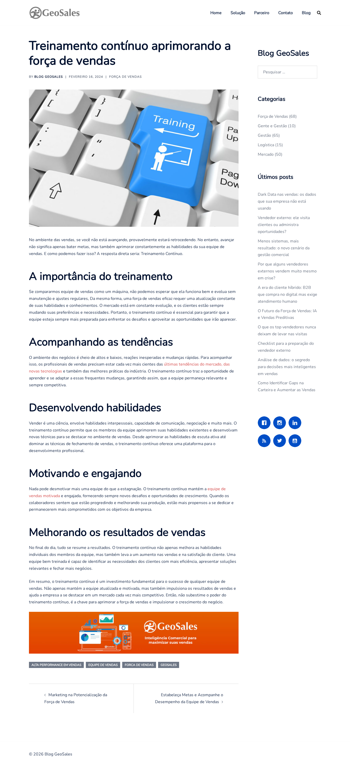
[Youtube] (296, 440)
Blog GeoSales (48, 77)
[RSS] (265, 440)
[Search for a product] (319, 13)
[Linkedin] (296, 422)
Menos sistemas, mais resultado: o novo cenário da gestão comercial (284, 248)
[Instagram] (281, 422)
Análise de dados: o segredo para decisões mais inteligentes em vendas (287, 367)
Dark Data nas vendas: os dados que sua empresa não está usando (287, 201)
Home (216, 13)
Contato (285, 13)
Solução (238, 13)
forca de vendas (139, 665)
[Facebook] (265, 422)
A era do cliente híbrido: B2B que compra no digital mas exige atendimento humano (287, 294)
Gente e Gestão (272, 126)
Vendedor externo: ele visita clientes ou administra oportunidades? (284, 224)
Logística (266, 145)
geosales (169, 665)
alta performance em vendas (56, 665)
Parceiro (261, 13)
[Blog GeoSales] (54, 12)
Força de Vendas (125, 77)
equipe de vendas (103, 665)
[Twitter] (281, 440)
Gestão (264, 135)
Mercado (266, 154)
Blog (306, 13)
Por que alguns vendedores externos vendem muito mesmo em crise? (287, 271)
